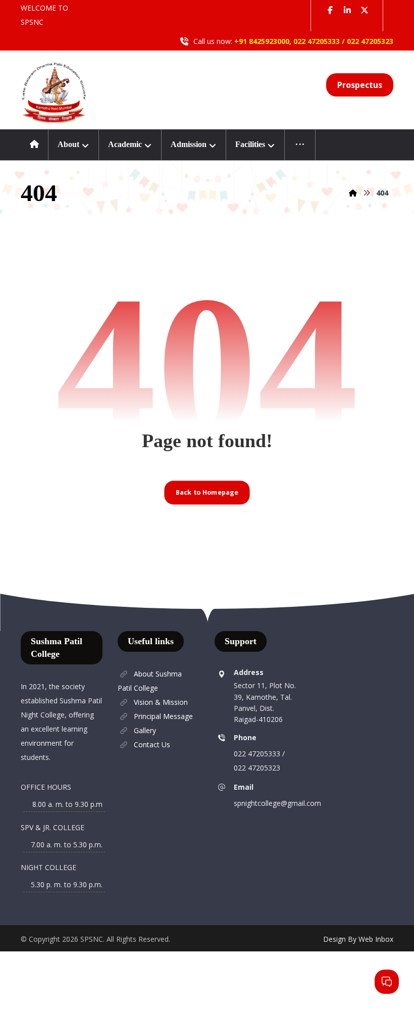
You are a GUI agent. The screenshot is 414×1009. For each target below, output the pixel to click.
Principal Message (163, 716)
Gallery (145, 730)
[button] (330, 10)
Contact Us (152, 744)
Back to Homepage (207, 492)
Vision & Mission (161, 702)
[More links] (300, 144)
